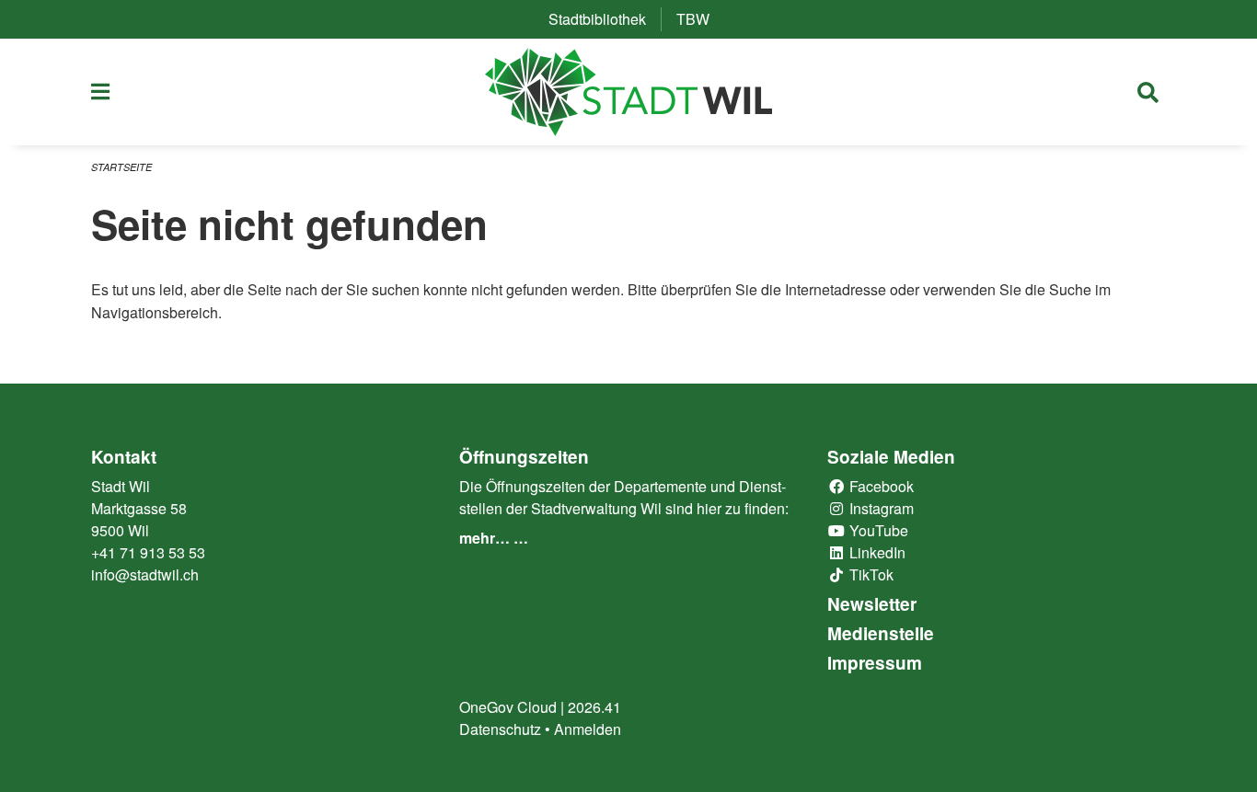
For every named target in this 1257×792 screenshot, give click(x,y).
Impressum (874, 662)
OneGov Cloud (508, 706)
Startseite (121, 167)
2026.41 (594, 706)
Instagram (880, 508)
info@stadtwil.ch (145, 574)
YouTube (877, 530)
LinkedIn (875, 552)
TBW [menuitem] (700, 18)
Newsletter (872, 603)
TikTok (870, 574)
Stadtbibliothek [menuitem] (604, 18)
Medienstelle (880, 633)
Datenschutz (500, 729)
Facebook (880, 486)
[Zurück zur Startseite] (629, 92)
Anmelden (587, 729)
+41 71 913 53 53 (148, 552)
